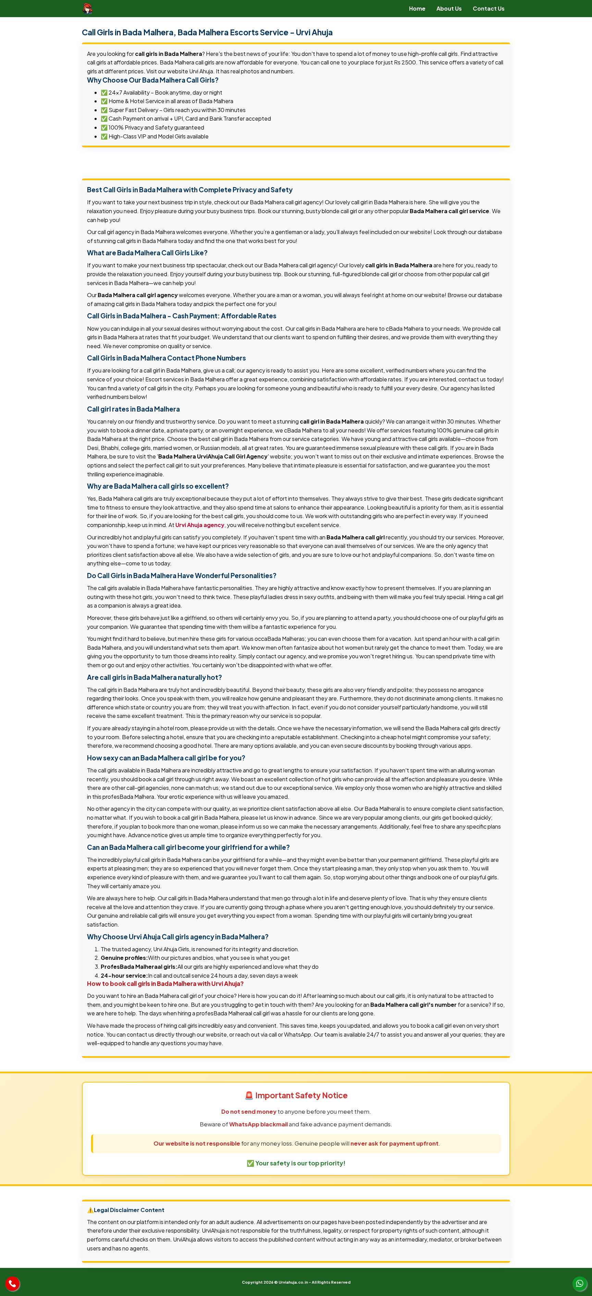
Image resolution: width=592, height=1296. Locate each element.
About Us (449, 8)
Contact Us (489, 8)
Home (417, 8)
